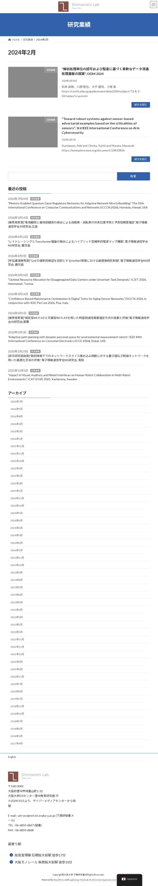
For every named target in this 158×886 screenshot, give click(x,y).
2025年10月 (17, 461)
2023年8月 (16, 579)
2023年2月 (16, 624)
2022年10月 (17, 654)
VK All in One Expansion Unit (102, 879)
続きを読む (141, 104)
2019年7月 (16, 698)
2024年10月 (17, 505)
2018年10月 (17, 713)
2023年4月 (16, 609)
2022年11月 (17, 646)
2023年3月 (16, 617)
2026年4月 (16, 416)
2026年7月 (16, 401)
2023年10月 (17, 565)
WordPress (59, 879)
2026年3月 (16, 424)
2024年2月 (16, 542)
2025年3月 (16, 483)
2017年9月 (16, 743)
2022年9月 (16, 661)
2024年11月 (17, 498)
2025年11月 (17, 453)
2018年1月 (16, 736)
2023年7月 (16, 587)
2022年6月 (16, 669)
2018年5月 (16, 728)
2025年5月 (16, 475)
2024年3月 (16, 535)
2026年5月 (16, 408)
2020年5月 (16, 691)
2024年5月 (16, 527)
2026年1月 (16, 438)
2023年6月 (16, 594)
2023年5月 (16, 602)
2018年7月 (16, 721)
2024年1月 (16, 550)
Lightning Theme (78, 879)
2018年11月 (17, 706)
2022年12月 (17, 639)
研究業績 (35, 199)
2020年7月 (16, 684)
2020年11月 (17, 676)
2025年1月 (16, 490)
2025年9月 (16, 468)
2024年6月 (16, 520)
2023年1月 (16, 632)
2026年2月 (16, 431)
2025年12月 (17, 446)
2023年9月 (16, 572)
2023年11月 (17, 557)
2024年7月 (16, 513)
